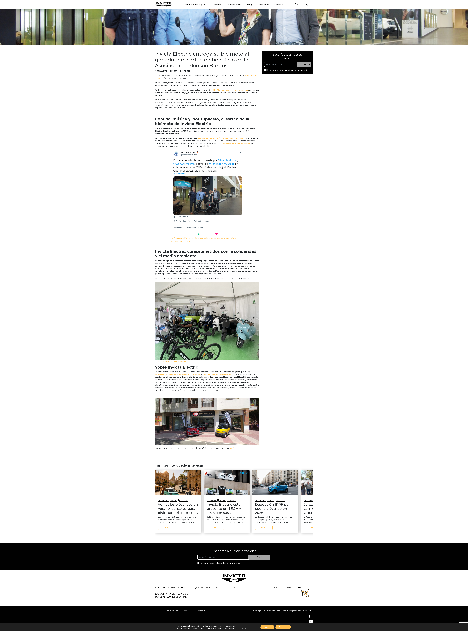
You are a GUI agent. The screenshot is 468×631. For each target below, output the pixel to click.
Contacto (278, 5)
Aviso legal (257, 611)
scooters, (186, 374)
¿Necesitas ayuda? (206, 587)
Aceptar (267, 627)
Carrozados (263, 5)
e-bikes (177, 374)
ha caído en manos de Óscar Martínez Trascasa (220, 138)
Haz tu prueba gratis (287, 587)
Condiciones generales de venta (294, 611)
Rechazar (283, 627)
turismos (196, 374)
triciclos (169, 374)
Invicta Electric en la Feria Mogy (170, 361)
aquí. (232, 448)
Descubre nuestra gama (195, 5)
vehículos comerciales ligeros (216, 374)
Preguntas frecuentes (170, 587)
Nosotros (216, 5)
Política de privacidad (271, 611)
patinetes (159, 374)
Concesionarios (234, 5)
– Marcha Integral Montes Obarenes (229, 90)
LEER (166, 528)
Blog (249, 5)
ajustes (243, 628)
